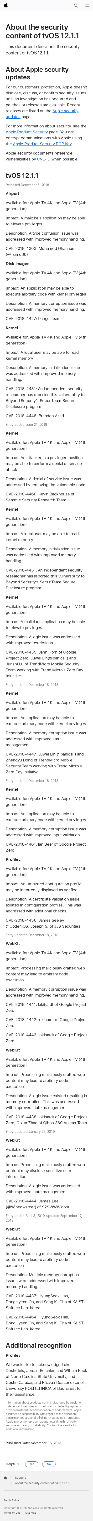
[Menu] (87, 5)
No (49, 1464)
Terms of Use (12, 1512)
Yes (31, 1464)
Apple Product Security (27, 132)
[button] (76, 5)
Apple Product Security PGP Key (42, 143)
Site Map (30, 1512)
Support (20, 1477)
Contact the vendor (59, 1425)
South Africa (11, 1500)
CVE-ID (43, 159)
